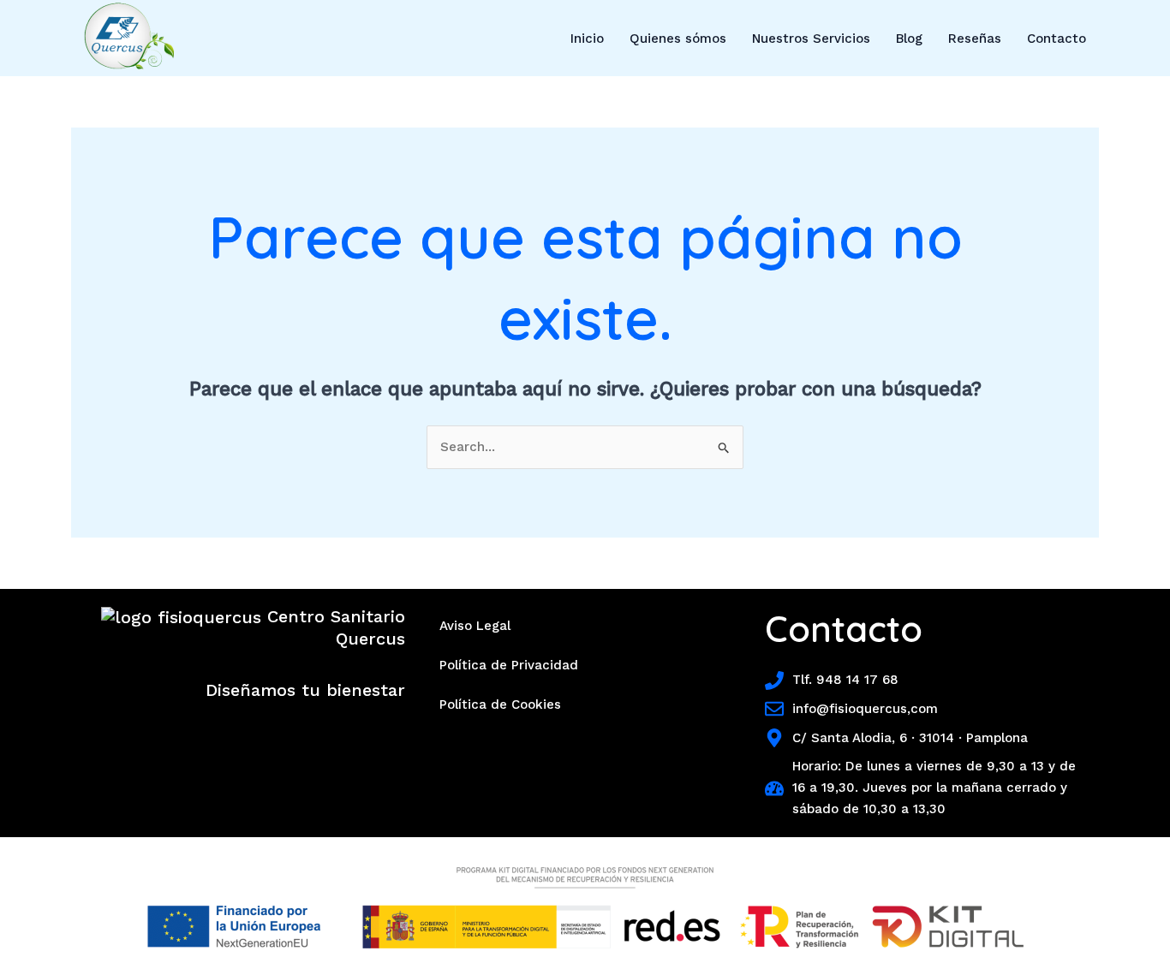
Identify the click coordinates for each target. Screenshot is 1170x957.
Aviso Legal (474, 625)
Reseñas (974, 38)
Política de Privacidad (508, 665)
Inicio (587, 38)
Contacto (1056, 38)
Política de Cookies (500, 704)
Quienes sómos (678, 38)
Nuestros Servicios (811, 38)
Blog (909, 38)
